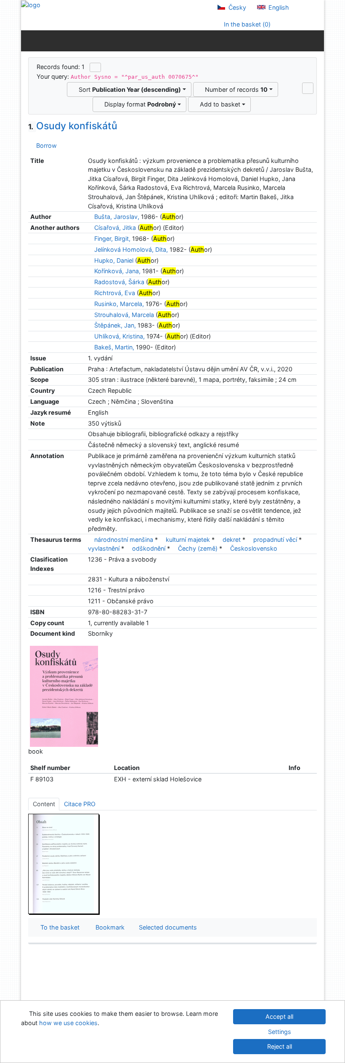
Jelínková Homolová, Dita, (131, 249)
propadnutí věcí (275, 539)
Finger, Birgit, (112, 238)
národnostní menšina (123, 539)
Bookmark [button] (108, 927)
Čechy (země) (198, 548)
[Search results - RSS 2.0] (95, 67)
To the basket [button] (58, 927)
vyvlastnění (103, 548)
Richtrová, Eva (114, 292)
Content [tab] (44, 803)
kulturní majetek (188, 539)
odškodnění (148, 548)
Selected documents (167, 927)
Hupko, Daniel (113, 260)
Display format (138, 104)
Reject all (279, 1046)
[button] (307, 88)
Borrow (45, 145)
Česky (236, 7)
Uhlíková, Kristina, (119, 336)
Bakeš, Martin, (114, 347)
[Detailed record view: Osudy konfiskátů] (64, 695)
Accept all (279, 1016)
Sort (128, 89)
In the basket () (246, 24)
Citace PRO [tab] (80, 803)
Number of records (235, 89)
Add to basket (218, 104)
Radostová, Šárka (119, 281)
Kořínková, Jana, (117, 270)
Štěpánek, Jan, (115, 325)
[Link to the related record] (90, 216)
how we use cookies (68, 1022)
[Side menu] (29, 40)
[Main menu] (316, 40)
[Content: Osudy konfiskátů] (64, 863)
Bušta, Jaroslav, (116, 216)
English (278, 7)
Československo (253, 548)
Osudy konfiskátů (72, 126)
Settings (279, 1031)
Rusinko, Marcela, (119, 303)
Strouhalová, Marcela (124, 314)
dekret (232, 539)
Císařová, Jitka (115, 227)
